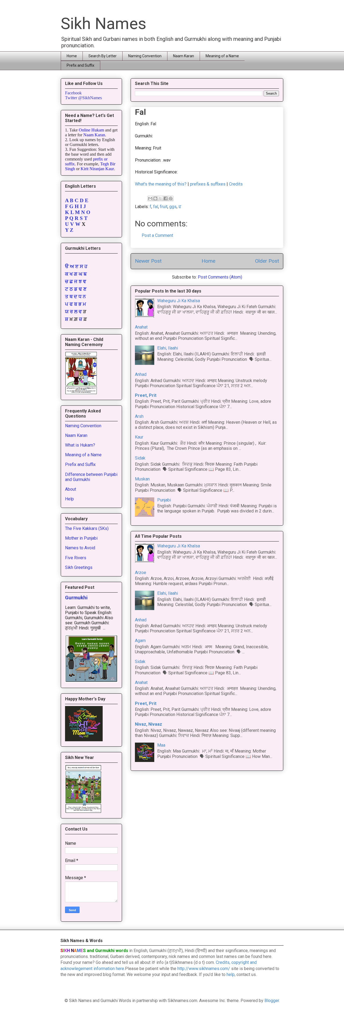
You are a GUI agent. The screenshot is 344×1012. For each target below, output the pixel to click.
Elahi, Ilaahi (167, 348)
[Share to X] (160, 198)
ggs (173, 206)
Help (69, 498)
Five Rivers (75, 557)
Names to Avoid (80, 547)
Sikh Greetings (78, 567)
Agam (140, 640)
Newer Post (148, 261)
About (70, 489)
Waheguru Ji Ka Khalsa (178, 300)
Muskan (142, 479)
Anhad (140, 374)
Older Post (267, 261)
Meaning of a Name (222, 56)
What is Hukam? (80, 445)
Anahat (141, 327)
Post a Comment (157, 235)
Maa (161, 745)
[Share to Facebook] (165, 198)
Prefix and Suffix (80, 65)
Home (72, 56)
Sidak (140, 458)
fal (155, 206)
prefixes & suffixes (207, 184)
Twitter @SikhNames (83, 97)
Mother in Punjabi (81, 538)
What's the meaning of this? (161, 184)
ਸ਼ (66, 319)
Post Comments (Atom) (220, 277)
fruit (163, 206)
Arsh (139, 416)
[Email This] (150, 198)
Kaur (139, 437)
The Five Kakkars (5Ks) (87, 528)
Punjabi (164, 500)
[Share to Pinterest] (170, 198)
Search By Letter (102, 56)
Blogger (271, 1000)
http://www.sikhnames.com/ (203, 968)
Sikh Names (103, 23)
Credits (236, 184)
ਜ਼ (80, 319)
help (231, 974)
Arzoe (140, 572)
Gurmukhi (76, 598)
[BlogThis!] (155, 198)
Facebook (73, 93)
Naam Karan (183, 56)
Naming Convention (145, 56)
